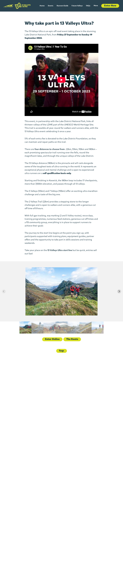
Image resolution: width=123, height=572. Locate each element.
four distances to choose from (50, 149)
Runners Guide (62, 6)
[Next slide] (119, 291)
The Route (72, 339)
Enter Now (110, 6)
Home (42, 6)
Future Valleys (77, 6)
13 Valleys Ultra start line (59, 250)
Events (50, 6)
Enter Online (52, 339)
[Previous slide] (4, 291)
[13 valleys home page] (17, 5)
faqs (61, 351)
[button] (25, 327)
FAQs (88, 6)
